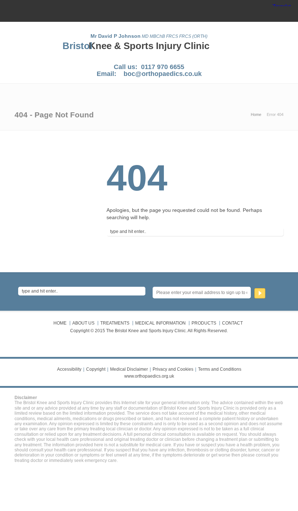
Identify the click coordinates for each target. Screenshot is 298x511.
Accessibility (69, 369)
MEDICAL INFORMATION (160, 323)
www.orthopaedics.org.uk (149, 376)
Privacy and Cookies (173, 369)
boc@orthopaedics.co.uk (163, 73)
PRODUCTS (204, 323)
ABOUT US (83, 323)
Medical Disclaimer (129, 369)
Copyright (95, 369)
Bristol (77, 45)
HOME (60, 323)
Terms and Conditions (219, 369)
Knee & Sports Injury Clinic (149, 46)
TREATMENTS (114, 323)
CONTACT (232, 323)
